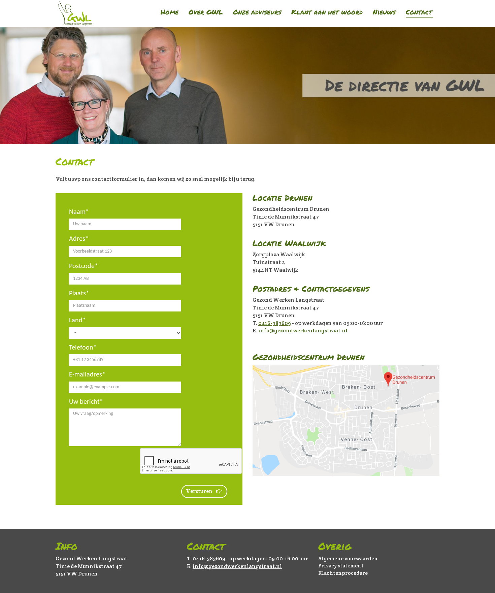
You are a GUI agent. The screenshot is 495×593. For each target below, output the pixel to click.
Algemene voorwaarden (348, 558)
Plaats (77, 293)
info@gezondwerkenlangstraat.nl (303, 330)
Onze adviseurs (257, 12)
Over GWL (206, 12)
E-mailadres (85, 374)
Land (75, 320)
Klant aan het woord (327, 12)
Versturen (199, 491)
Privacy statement (341, 565)
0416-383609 (274, 323)
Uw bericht (84, 402)
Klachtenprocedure (343, 573)
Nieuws (384, 12)
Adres (77, 239)
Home (169, 12)
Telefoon (81, 347)
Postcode (82, 266)
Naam (77, 212)
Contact (419, 12)
